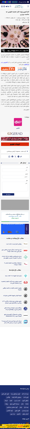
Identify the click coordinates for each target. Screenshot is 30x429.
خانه (28, 18)
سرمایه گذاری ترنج (14, 404)
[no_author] (25, 289)
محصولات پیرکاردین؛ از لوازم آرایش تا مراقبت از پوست (13, 263)
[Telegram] (6, 6)
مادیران (18, 414)
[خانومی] (18, 122)
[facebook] (12, 156)
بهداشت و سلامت (21, 18)
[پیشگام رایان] (25, 309)
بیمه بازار (26, 407)
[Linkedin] (2, 6)
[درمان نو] (25, 257)
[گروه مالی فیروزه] (25, 276)
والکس (8, 397)
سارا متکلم (24, 22)
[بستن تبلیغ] (1, 1)
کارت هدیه (23, 151)
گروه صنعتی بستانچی (12, 407)
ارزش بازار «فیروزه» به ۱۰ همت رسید (13, 276)
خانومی (18, 128)
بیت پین (12, 414)
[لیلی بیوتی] (25, 264)
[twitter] (15, 156)
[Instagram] (4, 6)
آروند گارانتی (10, 411)
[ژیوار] (25, 244)
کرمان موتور (25, 414)
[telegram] (18, 156)
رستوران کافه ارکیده (16, 397)
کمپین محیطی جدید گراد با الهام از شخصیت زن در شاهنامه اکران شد (11, 282)
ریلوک (6, 404)
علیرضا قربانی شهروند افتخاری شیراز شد (12, 295)
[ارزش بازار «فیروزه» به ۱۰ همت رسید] (27, 424)
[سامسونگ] (25, 315)
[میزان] (25, 322)
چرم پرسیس (25, 411)
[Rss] (8, 6)
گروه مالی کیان (5, 394)
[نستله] (25, 251)
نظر (27, 180)
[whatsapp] (9, 156)
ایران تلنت (25, 397)
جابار (22, 404)
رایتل (21, 407)
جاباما (27, 404)
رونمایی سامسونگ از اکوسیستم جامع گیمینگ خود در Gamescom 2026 (13, 315)
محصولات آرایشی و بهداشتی (13, 151)
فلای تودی (17, 411)
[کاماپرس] (19, 6)
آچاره (11, 401)
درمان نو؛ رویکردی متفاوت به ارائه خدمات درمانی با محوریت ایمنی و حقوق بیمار (12, 257)
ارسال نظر (8, 194)
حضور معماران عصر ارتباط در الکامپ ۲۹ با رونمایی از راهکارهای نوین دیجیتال (12, 302)
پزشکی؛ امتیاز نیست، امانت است (14, 244)
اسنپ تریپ (17, 401)
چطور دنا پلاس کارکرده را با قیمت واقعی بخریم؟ (12, 289)
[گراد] (25, 282)
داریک (6, 401)
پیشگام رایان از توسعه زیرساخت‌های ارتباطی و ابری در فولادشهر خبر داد (13, 308)
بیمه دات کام (25, 394)
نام (27, 167)
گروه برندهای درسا (15, 394)
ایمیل (26, 174)
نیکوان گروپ (25, 401)
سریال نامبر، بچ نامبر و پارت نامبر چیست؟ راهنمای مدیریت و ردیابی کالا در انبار (12, 322)
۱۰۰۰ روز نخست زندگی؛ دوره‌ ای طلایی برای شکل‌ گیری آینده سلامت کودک (12, 250)
